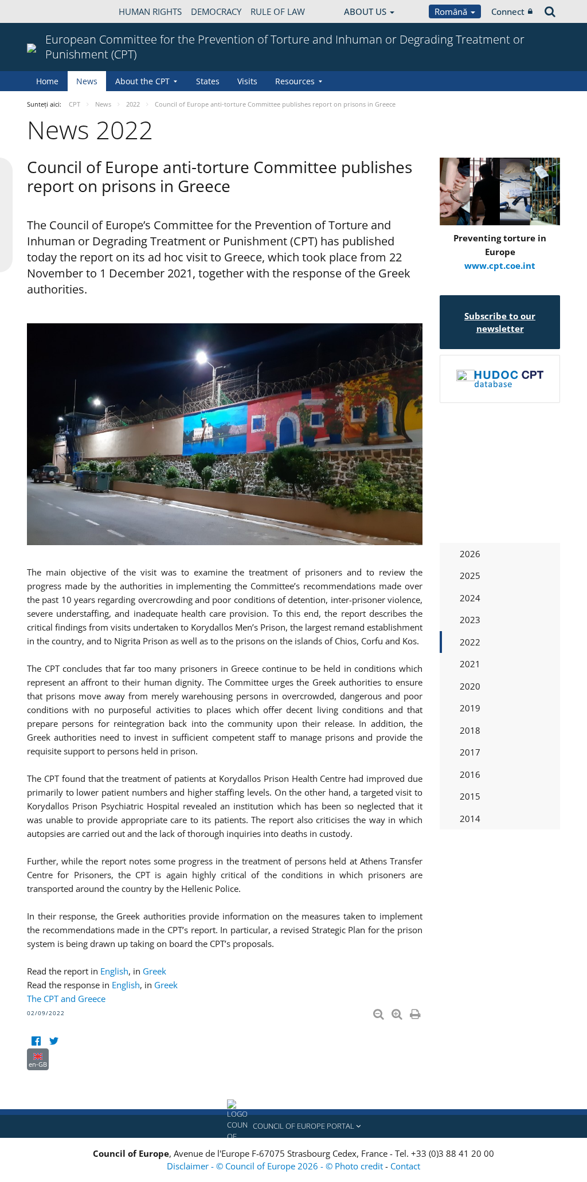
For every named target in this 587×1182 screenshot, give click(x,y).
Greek (154, 971)
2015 (470, 796)
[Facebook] (36, 1041)
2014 (470, 818)
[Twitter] (53, 1041)
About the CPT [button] (142, 81)
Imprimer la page (416, 1011)
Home (47, 81)
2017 (470, 752)
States (208, 81)
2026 (470, 553)
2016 (470, 774)
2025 (470, 575)
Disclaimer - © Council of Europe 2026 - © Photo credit (276, 1166)
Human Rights (150, 11)
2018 (470, 730)
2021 (470, 664)
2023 (470, 619)
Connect (508, 11)
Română (452, 11)
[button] (293, 1126)
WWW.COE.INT (55, 11)
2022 (470, 642)
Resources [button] (295, 81)
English (114, 971)
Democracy (216, 11)
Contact (405, 1166)
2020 (470, 686)
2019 (470, 708)
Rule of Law (278, 11)
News (86, 81)
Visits (247, 81)
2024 (470, 598)
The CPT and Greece (66, 998)
